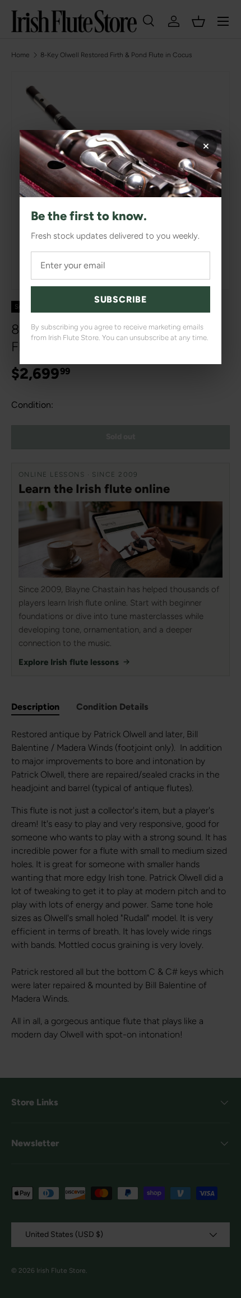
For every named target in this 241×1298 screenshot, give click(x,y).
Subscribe (120, 299)
